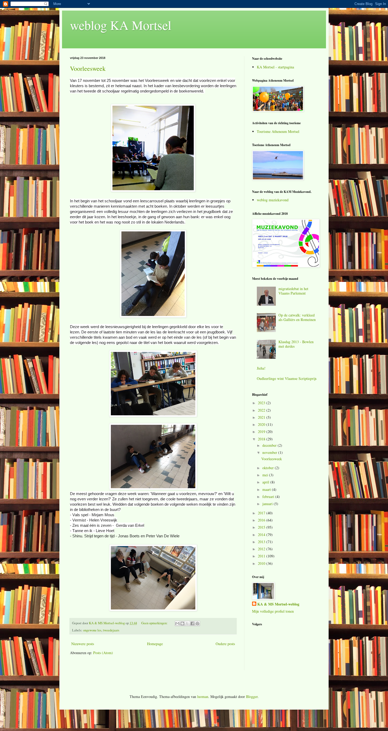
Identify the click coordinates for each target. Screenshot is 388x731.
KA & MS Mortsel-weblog (278, 604)
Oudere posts (225, 643)
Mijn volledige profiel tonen (273, 611)
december (270, 445)
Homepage (155, 643)
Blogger (252, 696)
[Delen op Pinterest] (197, 623)
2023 (262, 402)
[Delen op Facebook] (192, 623)
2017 (262, 512)
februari (268, 496)
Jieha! (261, 368)
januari (268, 503)
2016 (262, 520)
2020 (262, 424)
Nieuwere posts (82, 643)
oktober (268, 467)
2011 (262, 555)
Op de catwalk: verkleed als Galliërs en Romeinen (297, 317)
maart (267, 489)
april (266, 482)
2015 (262, 527)
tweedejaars (111, 630)
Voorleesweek (88, 68)
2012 (262, 548)
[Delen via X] (187, 623)
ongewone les (92, 630)
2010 (262, 563)
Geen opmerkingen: (154, 623)
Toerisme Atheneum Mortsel (278, 131)
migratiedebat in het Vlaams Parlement (293, 291)
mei (265, 474)
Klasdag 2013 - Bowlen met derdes (296, 344)
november (270, 452)
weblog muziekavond (272, 199)
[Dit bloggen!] (182, 623)
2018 (262, 438)
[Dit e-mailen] (177, 623)
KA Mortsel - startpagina (275, 66)
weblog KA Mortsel (120, 24)
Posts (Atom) (103, 652)
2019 (262, 431)
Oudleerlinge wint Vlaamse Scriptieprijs (286, 378)
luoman (202, 696)
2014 (262, 534)
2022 (262, 410)
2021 (262, 417)
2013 (262, 541)
